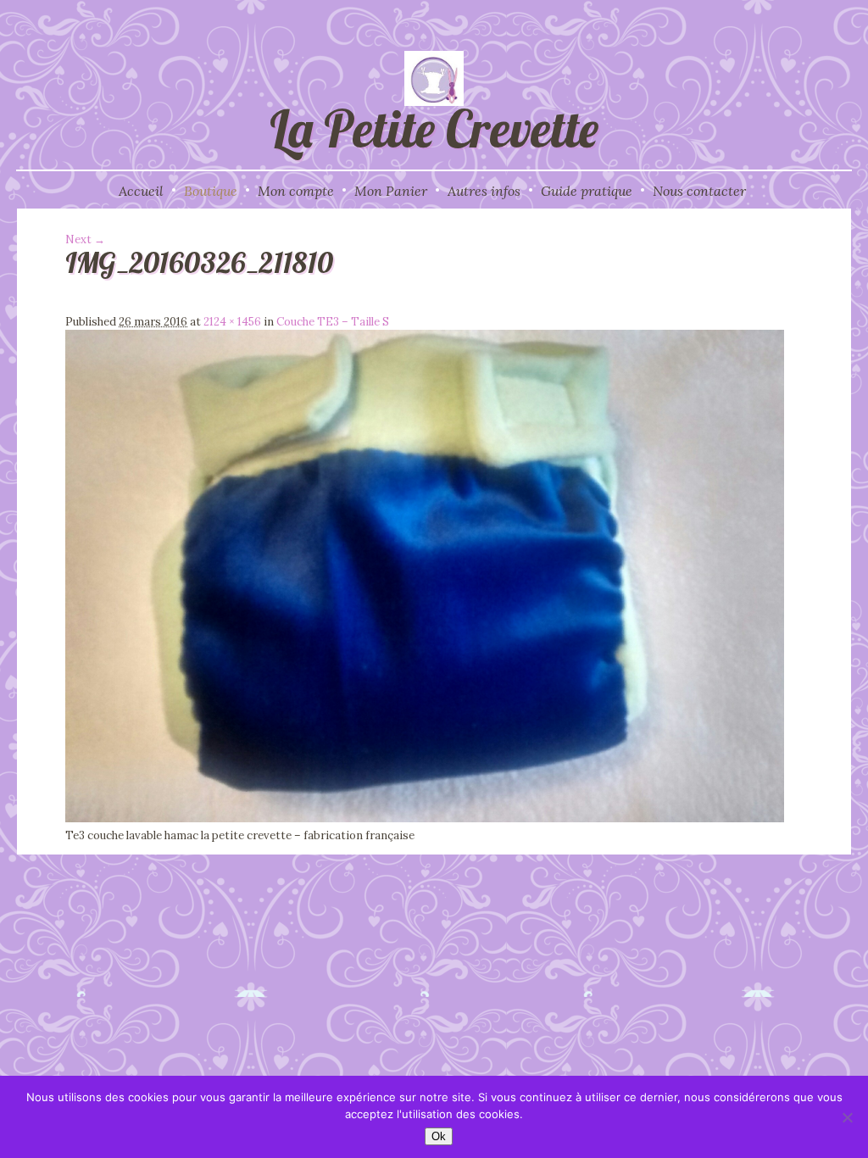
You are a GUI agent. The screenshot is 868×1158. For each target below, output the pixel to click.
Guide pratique (586, 190)
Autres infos (484, 190)
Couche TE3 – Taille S (332, 322)
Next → (85, 239)
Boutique (210, 190)
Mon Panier (390, 190)
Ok (438, 1136)
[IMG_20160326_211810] (424, 818)
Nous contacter (699, 190)
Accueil (141, 190)
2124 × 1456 (232, 322)
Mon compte (296, 190)
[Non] (846, 1117)
